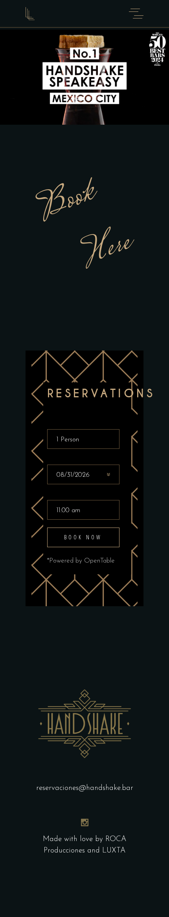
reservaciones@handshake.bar (84, 788)
